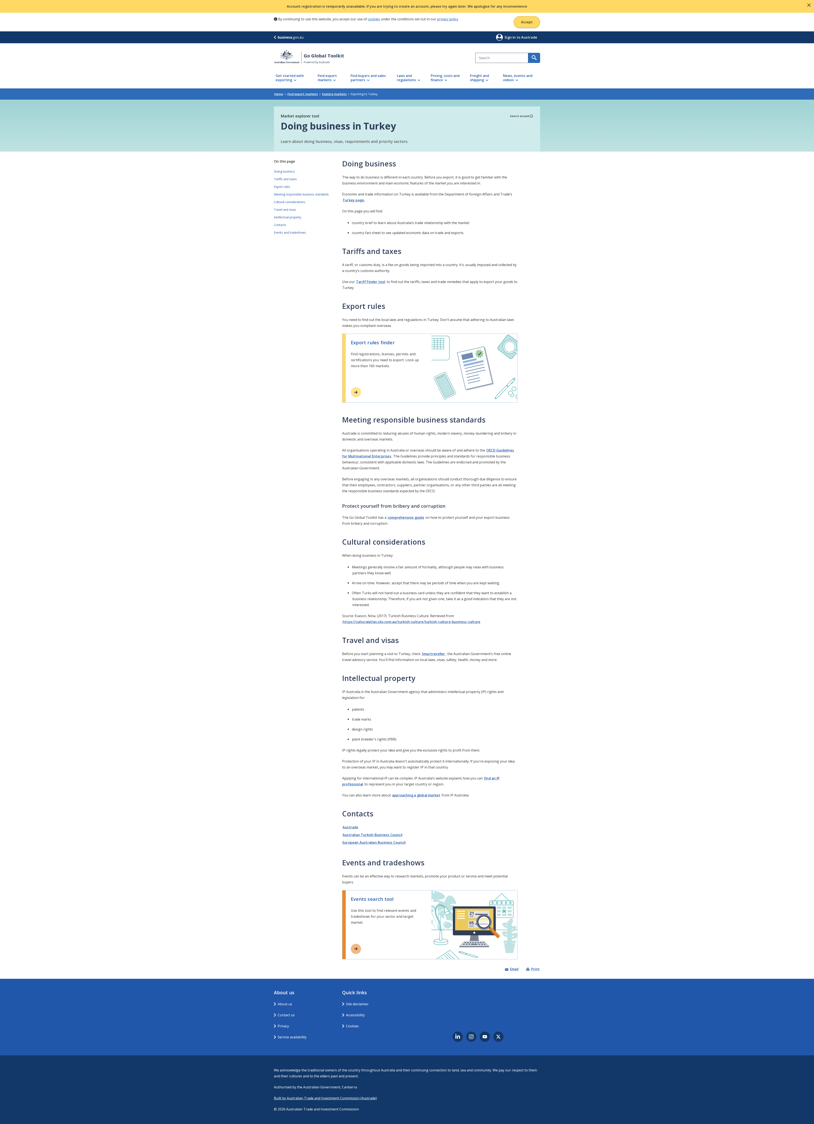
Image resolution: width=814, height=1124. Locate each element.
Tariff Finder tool (370, 281)
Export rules (282, 187)
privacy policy (447, 19)
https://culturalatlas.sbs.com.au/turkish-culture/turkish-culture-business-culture (411, 621)
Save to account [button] (520, 116)
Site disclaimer (357, 1004)
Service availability (292, 1037)
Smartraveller (433, 653)
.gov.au (291, 37)
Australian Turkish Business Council (372, 835)
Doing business (284, 171)
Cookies (352, 1026)
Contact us (286, 1015)
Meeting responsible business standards (301, 194)
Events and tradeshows (290, 232)
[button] (809, 5)
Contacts (280, 225)
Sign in (511, 37)
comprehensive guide (406, 517)
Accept (527, 22)
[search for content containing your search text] (534, 58)
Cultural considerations (289, 202)
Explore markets (334, 94)
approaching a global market (416, 795)
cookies (374, 19)
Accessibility (355, 1015)
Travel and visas (285, 210)
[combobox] (501, 58)
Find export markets (302, 94)
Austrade (350, 827)
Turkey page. (354, 200)
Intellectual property (287, 217)
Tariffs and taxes (285, 179)
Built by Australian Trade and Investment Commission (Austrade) (325, 1098)
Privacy (283, 1026)
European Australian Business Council (374, 842)
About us (285, 1004)
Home (278, 94)
